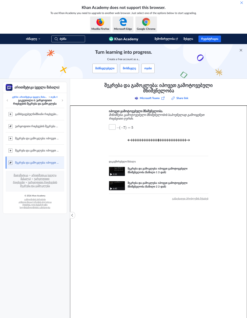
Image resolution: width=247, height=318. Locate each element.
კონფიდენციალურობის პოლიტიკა (35, 202)
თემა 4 (54, 97)
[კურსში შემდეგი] (62, 100)
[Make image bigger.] (159, 140)
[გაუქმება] (241, 2)
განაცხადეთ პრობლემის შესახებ (190, 199)
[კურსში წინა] (7, 100)
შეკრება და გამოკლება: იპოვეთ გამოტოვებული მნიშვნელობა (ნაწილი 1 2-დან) (37, 138)
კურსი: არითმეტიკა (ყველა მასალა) (30, 97)
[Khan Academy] (123, 39)
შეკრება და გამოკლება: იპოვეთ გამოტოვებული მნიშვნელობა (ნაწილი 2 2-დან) (37, 150)
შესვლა (188, 39)
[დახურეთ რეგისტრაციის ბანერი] (241, 50)
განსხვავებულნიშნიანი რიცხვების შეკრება (37, 114)
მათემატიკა (21, 175)
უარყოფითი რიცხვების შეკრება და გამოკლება (37, 126)
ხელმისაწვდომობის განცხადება (35, 207)
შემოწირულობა (165, 39)
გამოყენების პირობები (35, 199)
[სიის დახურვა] (72, 215)
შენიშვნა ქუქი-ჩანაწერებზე (35, 205)
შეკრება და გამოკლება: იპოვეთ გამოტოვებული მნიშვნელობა (37, 162)
